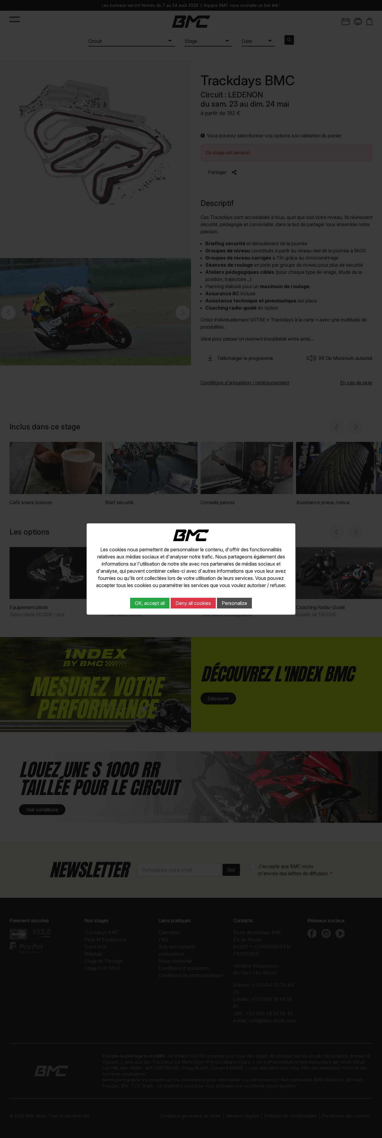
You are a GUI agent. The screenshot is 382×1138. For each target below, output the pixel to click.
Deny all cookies (193, 603)
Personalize (234, 603)
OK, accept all (150, 603)
